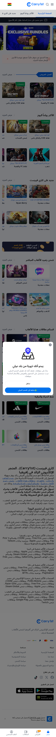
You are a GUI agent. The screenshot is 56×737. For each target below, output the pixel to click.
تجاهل (28, 383)
